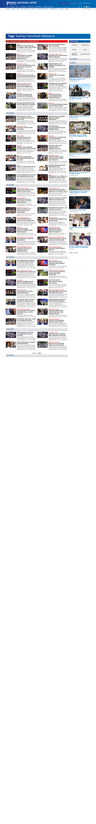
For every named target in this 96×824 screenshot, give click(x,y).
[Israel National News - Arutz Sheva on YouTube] (86, 7)
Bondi (85, 49)
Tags (16, 33)
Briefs (17, 6)
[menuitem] (7, 7)
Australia (74, 45)
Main (7, 6)
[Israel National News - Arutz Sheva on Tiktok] (89, 7)
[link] (79, 80)
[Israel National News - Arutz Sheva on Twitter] (79, 7)
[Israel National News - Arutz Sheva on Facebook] (81, 7)
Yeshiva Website (53, 8)
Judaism (13, 8)
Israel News (23, 6)
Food (17, 8)
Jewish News (39, 6)
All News (12, 6)
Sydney (74, 49)
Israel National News (10, 33)
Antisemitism (85, 45)
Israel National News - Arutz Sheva (17, 3)
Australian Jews (85, 54)
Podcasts (33, 8)
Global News (31, 6)
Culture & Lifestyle (25, 8)
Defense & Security (48, 6)
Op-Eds (8, 8)
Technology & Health (42, 8)
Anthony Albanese (74, 54)
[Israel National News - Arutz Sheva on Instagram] (84, 7)
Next (39, 353)
